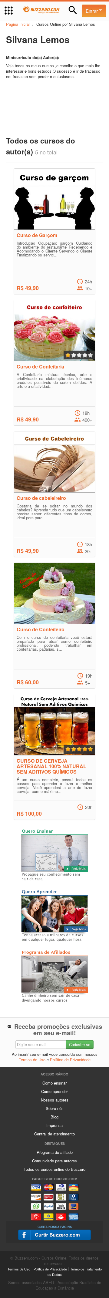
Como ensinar (54, 1083)
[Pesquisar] (72, 10)
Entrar (92, 11)
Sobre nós (55, 1108)
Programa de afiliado (55, 1152)
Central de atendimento (54, 1134)
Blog (54, 1117)
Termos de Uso (32, 1059)
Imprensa (54, 1125)
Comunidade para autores (54, 1161)
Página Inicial (18, 24)
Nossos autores (54, 1100)
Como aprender (54, 1091)
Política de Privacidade (70, 1059)
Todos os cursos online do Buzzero (54, 1169)
